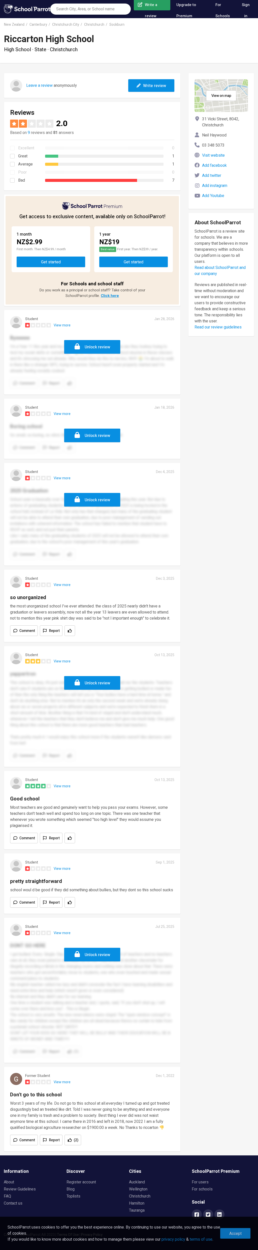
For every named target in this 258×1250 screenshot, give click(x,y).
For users (200, 1182)
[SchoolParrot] (27, 9)
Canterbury (38, 24)
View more (62, 325)
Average (25, 164)
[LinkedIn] (219, 1215)
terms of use (201, 1239)
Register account (81, 1182)
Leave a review (39, 85)
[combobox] (90, 9)
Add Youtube (213, 196)
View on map (221, 95)
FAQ (7, 1196)
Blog (71, 1189)
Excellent (26, 148)
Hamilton (136, 1203)
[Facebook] (197, 1215)
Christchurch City (65, 24)
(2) (76, 1140)
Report (54, 630)
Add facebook (214, 165)
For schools (202, 1189)
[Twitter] (208, 1215)
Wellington (138, 1189)
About (9, 1182)
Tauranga (137, 1210)
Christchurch (94, 24)
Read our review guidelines (218, 327)
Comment (27, 630)
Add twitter (211, 176)
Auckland (137, 1182)
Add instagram (214, 186)
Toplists (73, 1196)
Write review (154, 86)
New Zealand (14, 24)
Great (22, 156)
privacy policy (173, 1239)
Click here (110, 295)
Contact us (13, 1203)
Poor (22, 172)
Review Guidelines (20, 1189)
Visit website (213, 155)
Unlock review (97, 347)
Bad (21, 180)
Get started (51, 262)
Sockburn (116, 24)
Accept (235, 1234)
